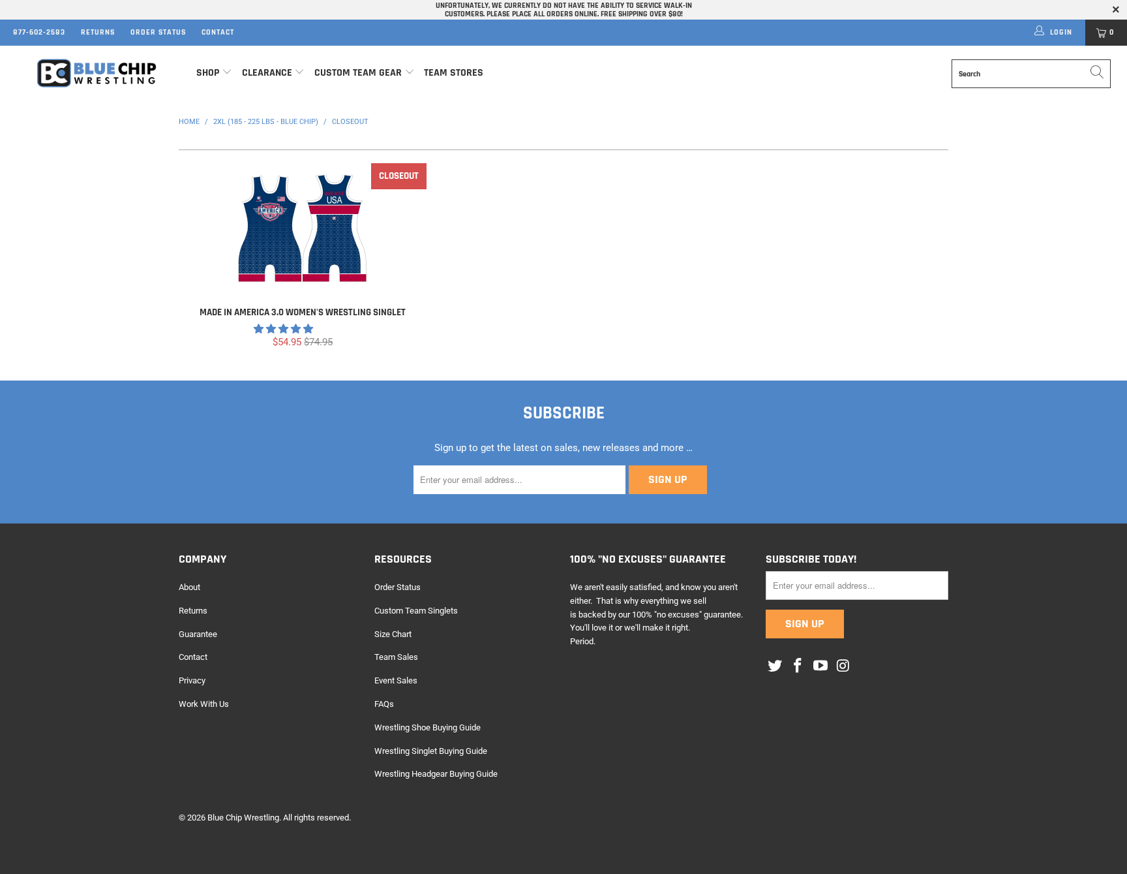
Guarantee (198, 634)
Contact (218, 32)
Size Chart (393, 634)
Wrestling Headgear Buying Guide (436, 774)
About (189, 587)
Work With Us (204, 704)
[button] (283, 329)
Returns (98, 32)
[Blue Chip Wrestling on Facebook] (798, 666)
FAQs (384, 704)
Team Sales (396, 657)
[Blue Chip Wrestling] (96, 73)
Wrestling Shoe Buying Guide (427, 727)
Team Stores (453, 73)
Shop (207, 73)
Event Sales (395, 680)
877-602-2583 (39, 32)
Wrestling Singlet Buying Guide (430, 751)
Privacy (192, 680)
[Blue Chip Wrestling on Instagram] (843, 666)
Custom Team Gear (358, 73)
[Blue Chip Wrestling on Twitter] (775, 666)
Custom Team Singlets (416, 611)
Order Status (158, 32)
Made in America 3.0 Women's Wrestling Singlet (303, 228)
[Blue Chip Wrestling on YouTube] (820, 666)
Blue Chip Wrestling (243, 817)
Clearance (267, 73)
